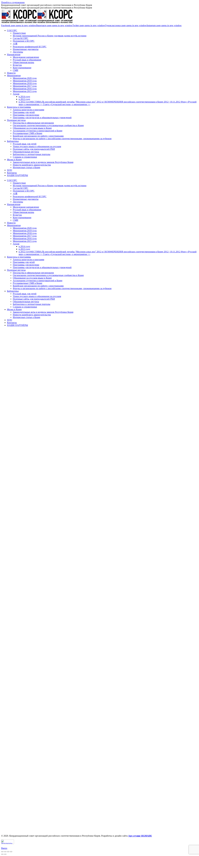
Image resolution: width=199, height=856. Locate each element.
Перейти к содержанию (13, 2)
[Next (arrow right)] (5, 854)
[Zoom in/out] (11, 851)
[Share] (5, 851)
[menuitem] (12, 30)
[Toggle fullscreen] (8, 851)
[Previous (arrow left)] (2, 854)
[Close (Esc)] (2, 851)
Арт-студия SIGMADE (140, 836)
